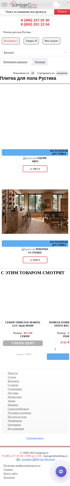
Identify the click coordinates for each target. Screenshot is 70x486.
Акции (11, 400)
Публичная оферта (35, 438)
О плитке (13, 385)
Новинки (13, 404)
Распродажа (15, 396)
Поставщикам (16, 428)
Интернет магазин (15, 61)
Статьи (12, 377)
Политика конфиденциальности (22, 465)
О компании (15, 389)
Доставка (13, 392)
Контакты (13, 381)
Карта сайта (11, 473)
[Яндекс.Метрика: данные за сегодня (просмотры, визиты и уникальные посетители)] (44, 459)
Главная (8, 469)
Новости (13, 373)
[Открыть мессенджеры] (61, 471)
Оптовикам (14, 424)
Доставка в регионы (19, 412)
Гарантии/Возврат (18, 408)
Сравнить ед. (58, 2)
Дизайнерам (15, 420)
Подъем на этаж (17, 416)
